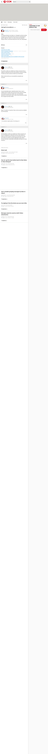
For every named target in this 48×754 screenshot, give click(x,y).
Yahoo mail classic (5, 55)
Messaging (10, 22)
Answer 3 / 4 (3, 103)
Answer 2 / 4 (3, 84)
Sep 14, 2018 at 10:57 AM (9, 119)
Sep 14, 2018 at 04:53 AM (9, 107)
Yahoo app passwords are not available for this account (12, 56)
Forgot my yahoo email (6, 53)
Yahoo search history (5, 52)
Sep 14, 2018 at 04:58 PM (14, 31)
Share (4, 44)
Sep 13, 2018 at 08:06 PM (9, 88)
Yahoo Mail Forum (5, 58)
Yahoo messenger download (7, 51)
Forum (5, 22)
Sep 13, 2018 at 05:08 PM (9, 68)
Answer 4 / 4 (3, 126)
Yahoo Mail (15, 22)
